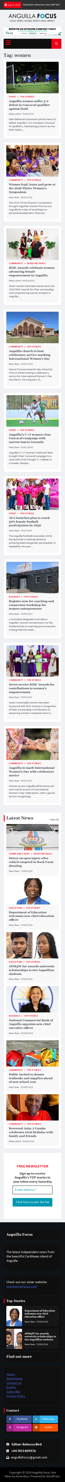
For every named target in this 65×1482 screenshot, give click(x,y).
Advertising (14, 1379)
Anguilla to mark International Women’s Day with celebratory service (32, 771)
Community (16, 180)
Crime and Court (19, 854)
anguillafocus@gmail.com (29, 1458)
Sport (12, 97)
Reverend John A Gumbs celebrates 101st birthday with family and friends (31, 1132)
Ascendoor (22, 1476)
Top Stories (27, 97)
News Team (14, 197)
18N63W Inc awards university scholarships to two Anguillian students (32, 970)
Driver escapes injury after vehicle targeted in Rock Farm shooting (31, 862)
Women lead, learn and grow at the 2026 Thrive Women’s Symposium (32, 188)
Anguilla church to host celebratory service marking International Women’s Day (29, 355)
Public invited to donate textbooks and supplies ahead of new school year (31, 1078)
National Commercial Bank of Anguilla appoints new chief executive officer (31, 1024)
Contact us (13, 1383)
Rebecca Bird (15, 114)
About (10, 1374)
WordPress (53, 1476)
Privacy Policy (15, 1396)
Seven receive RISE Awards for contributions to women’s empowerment (31, 688)
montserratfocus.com (21, 1287)
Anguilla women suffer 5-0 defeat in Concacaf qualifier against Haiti (29, 105)
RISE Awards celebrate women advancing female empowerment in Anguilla (32, 271)
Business (14, 597)
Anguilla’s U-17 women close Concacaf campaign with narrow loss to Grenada (30, 438)
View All (54, 819)
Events (11, 1387)
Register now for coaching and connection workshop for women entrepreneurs (31, 605)
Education (15, 908)
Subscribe (13, 1392)
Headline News (36, 263)
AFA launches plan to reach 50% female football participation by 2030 (29, 521)
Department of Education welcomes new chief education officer (31, 916)
